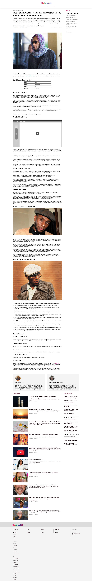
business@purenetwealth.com (76, 533)
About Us (73, 537)
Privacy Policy (74, 534)
